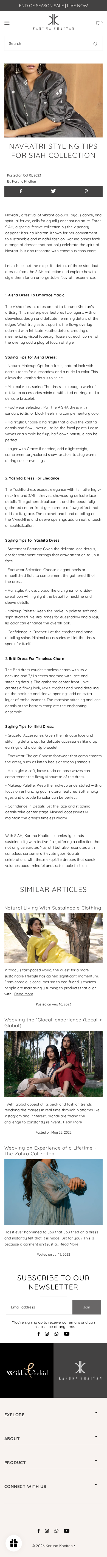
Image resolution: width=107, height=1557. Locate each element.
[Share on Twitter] (53, 191)
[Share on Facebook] (20, 191)
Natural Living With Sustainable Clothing (53, 908)
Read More (23, 993)
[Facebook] (39, 1334)
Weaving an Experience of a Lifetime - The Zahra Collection (50, 1150)
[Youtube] (66, 1334)
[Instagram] (47, 1334)
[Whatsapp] (56, 1334)
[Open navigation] (14, 22)
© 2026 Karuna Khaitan (52, 1545)
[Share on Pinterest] (86, 191)
